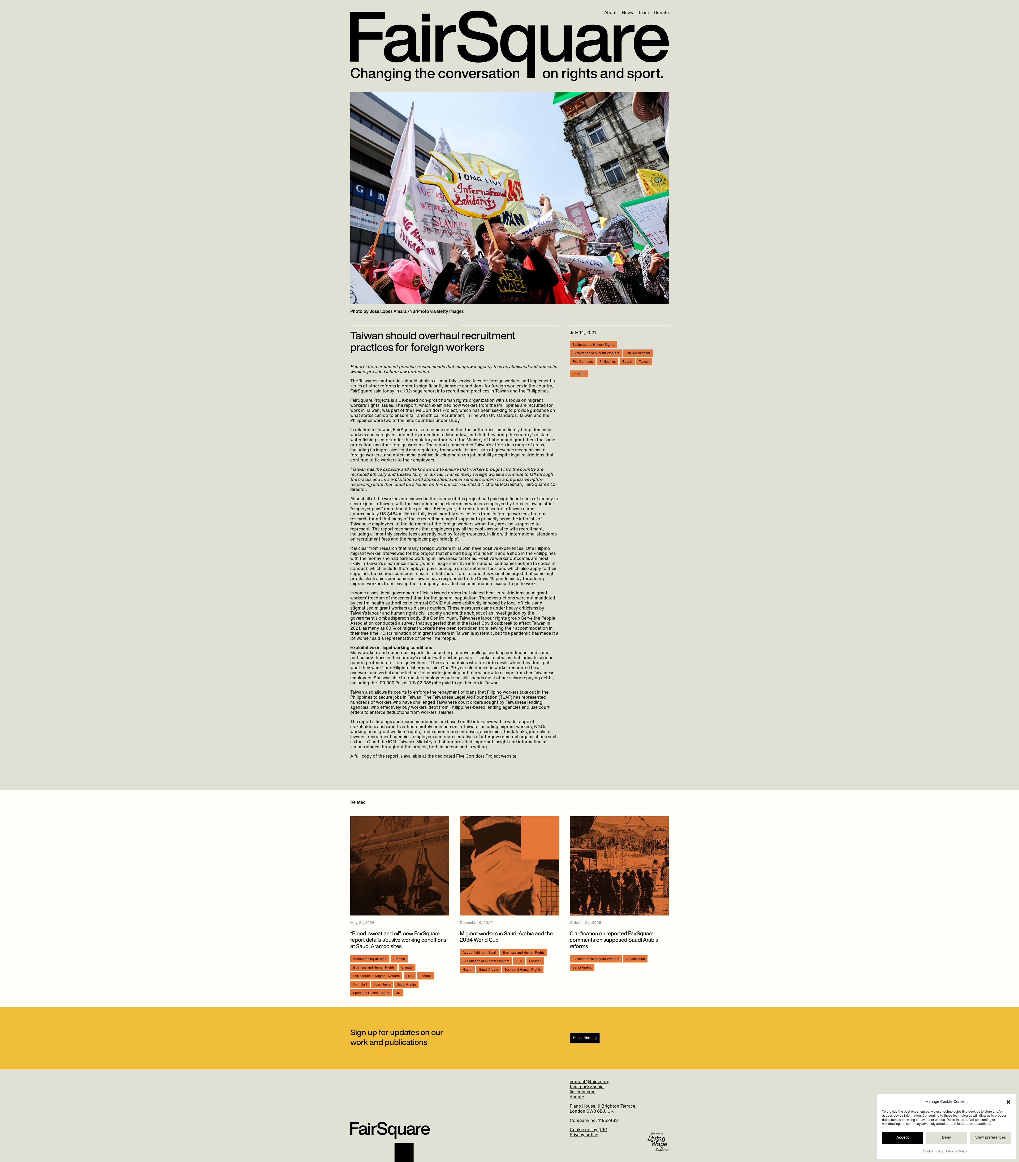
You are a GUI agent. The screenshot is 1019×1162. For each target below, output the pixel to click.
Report (627, 362)
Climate (407, 967)
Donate (661, 13)
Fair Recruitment (638, 353)
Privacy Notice (957, 1151)
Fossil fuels (382, 984)
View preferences (990, 1138)
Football (425, 976)
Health (467, 969)
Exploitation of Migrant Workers (595, 353)
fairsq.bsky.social (587, 1087)
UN (398, 993)
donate (577, 1097)
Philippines (607, 362)
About (610, 13)
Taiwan (644, 362)
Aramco (399, 959)
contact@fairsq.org (590, 1082)
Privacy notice (584, 1135)
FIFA (409, 976)
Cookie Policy (933, 1151)
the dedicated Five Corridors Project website (471, 756)
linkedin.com (582, 1092)
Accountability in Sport (370, 959)
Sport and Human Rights (371, 993)
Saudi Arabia (406, 984)
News (627, 13)
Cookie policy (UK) (588, 1130)
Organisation (635, 959)
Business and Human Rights (593, 345)
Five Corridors (427, 411)
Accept (902, 1138)
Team (643, 13)
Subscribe (581, 1038)
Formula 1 (360, 984)
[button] (1008, 1102)
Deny (946, 1138)
